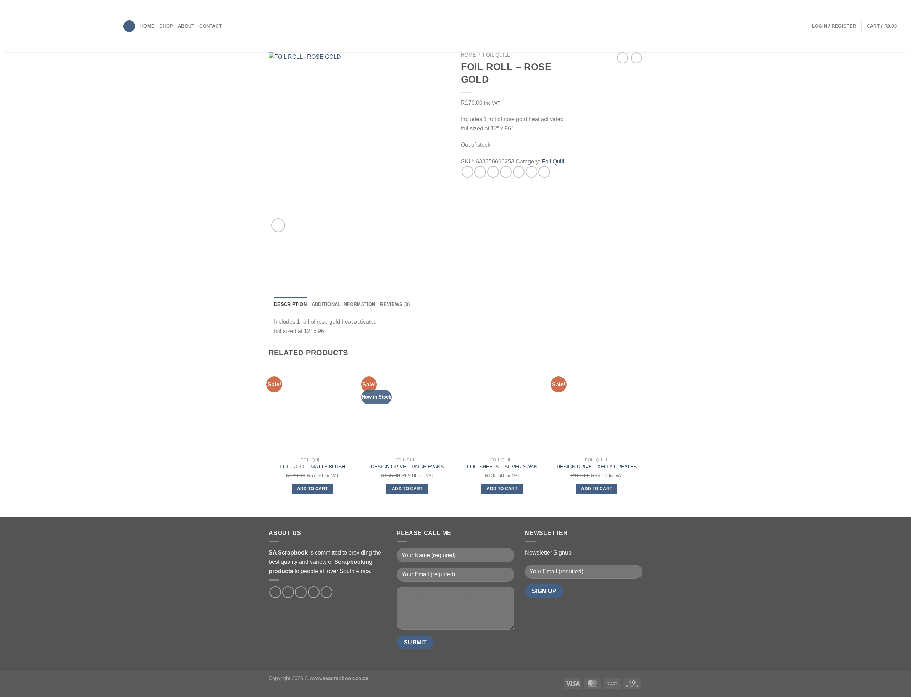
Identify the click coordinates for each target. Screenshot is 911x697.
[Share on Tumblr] (544, 172)
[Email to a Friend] (493, 172)
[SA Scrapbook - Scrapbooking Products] (58, 26)
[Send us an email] (314, 592)
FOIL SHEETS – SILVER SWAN (502, 466)
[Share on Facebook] (467, 172)
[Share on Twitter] (480, 172)
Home (147, 26)
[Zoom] (278, 225)
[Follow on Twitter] (301, 592)
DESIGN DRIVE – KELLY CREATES (597, 466)
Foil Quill (496, 55)
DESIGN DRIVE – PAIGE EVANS (407, 466)
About (186, 26)
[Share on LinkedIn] (531, 172)
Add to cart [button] (312, 489)
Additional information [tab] (343, 304)
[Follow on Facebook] (275, 592)
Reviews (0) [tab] (395, 304)
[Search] (129, 26)
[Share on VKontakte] (519, 172)
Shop (166, 26)
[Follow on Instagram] (288, 592)
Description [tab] (290, 304)
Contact (210, 26)
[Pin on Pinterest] (506, 172)
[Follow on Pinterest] (326, 592)
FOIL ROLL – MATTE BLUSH (312, 466)
